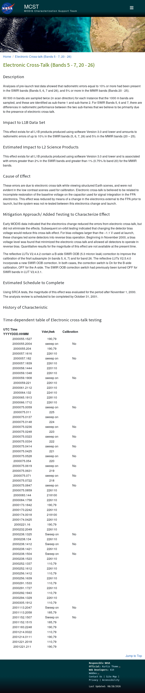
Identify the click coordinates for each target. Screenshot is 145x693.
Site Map (111, 676)
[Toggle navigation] (132, 8)
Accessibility (110, 680)
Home (7, 56)
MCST (31, 6)
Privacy (93, 680)
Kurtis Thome (110, 666)
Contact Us (95, 676)
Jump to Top (134, 656)
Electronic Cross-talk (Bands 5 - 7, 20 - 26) (43, 56)
